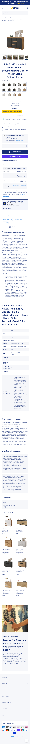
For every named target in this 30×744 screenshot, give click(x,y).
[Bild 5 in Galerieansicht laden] (27, 57)
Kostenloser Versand (12, 116)
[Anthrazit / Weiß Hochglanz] (14, 84)
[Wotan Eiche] (19, 94)
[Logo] (15, 7)
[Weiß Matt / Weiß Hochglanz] (19, 89)
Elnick (12, 736)
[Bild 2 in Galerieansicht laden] (9, 57)
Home (3, 17)
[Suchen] (3, 13)
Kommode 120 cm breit (8, 216)
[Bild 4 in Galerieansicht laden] (21, 57)
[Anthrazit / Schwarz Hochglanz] (9, 84)
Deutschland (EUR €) (9, 723)
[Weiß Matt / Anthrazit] (9, 89)
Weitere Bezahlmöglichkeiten (9, 160)
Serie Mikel (5, 222)
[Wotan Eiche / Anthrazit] (4, 84)
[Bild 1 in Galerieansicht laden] (4, 57)
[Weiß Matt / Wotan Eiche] (24, 89)
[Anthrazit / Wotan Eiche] (24, 84)
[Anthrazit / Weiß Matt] (19, 84)
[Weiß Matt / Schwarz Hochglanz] (14, 89)
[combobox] (15, 13)
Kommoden (9, 17)
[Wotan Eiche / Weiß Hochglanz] (9, 94)
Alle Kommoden (18, 219)
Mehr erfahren (19, 140)
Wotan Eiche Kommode (21, 216)
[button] (27, 8)
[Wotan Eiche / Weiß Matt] (14, 94)
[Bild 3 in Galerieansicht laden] (15, 57)
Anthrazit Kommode (7, 219)
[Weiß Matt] (4, 94)
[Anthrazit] (4, 89)
